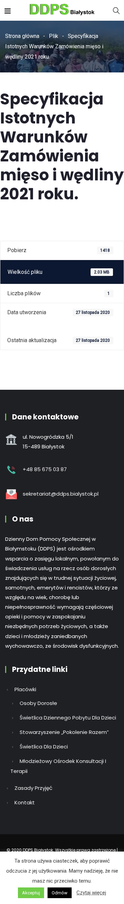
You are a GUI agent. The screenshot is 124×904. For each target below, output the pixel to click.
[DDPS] (61, 10)
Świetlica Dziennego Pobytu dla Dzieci (68, 717)
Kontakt (24, 802)
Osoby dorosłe (38, 703)
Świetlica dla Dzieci (44, 746)
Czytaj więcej (91, 893)
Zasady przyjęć (33, 788)
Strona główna (22, 36)
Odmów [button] (60, 892)
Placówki (25, 689)
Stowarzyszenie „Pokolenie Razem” (64, 732)
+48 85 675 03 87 (45, 469)
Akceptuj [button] (31, 892)
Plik (53, 36)
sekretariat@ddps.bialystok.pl (61, 493)
